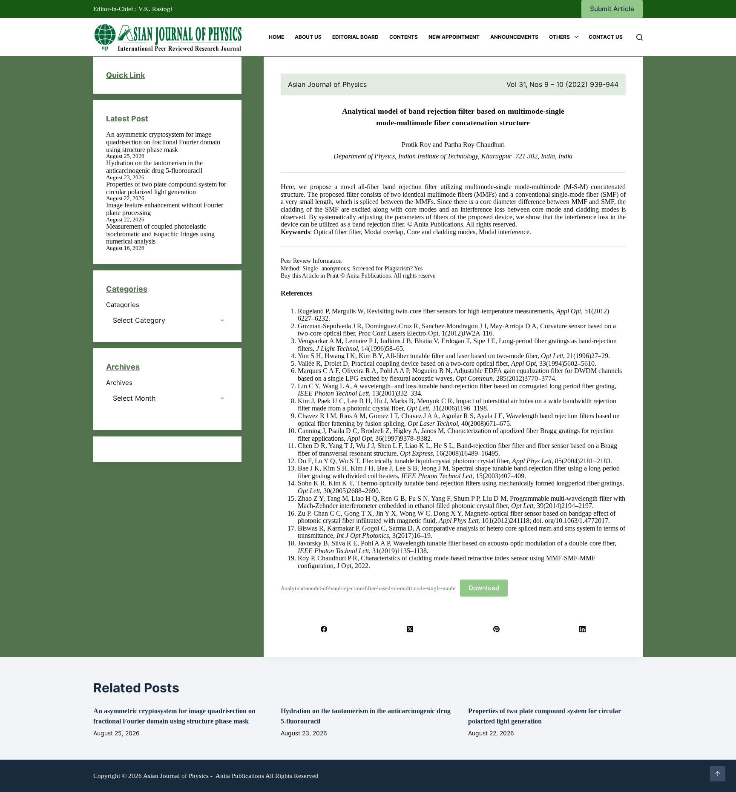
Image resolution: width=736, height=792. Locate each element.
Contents (403, 37)
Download (484, 588)
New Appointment (454, 37)
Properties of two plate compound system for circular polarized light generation (166, 188)
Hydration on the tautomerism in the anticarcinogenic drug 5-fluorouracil (154, 166)
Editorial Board (355, 37)
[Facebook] (324, 629)
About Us (308, 37)
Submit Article (612, 9)
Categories (122, 305)
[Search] (639, 37)
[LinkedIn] (583, 629)
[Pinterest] (496, 629)
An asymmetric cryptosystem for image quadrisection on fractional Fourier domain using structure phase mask (163, 142)
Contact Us (606, 37)
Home (276, 37)
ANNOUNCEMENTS (514, 37)
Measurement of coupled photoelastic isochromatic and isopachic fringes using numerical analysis (160, 234)
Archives (119, 383)
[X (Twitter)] (410, 629)
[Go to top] (717, 773)
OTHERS (559, 37)
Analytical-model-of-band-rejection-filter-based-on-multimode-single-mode (368, 588)
